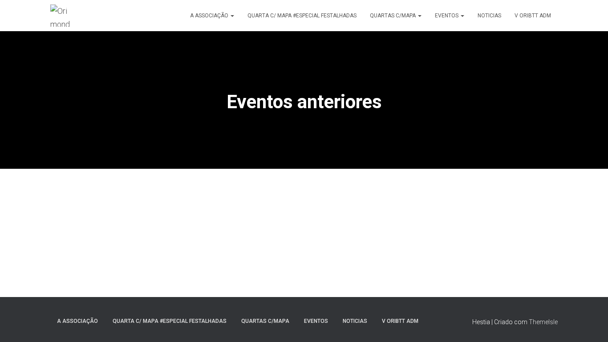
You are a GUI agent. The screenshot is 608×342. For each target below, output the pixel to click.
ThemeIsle (543, 322)
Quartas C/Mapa (393, 15)
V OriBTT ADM (533, 15)
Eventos (447, 15)
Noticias (489, 15)
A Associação (210, 15)
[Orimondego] (61, 15)
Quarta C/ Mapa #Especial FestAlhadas (302, 15)
